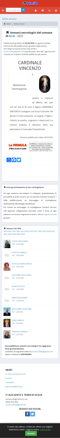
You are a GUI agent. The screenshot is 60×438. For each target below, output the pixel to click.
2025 (18, 234)
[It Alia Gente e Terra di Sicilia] (30, 3)
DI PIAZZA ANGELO (19, 252)
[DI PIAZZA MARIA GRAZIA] (6, 266)
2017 (36, 231)
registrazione (49, 214)
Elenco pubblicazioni (14, 386)
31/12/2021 (20, 244)
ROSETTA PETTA (18, 286)
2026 (23, 234)
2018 (40, 231)
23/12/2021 (20, 267)
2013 (18, 231)
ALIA (12, 36)
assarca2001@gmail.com (13, 51)
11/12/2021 (20, 300)
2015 (27, 231)
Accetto (31, 433)
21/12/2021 (20, 278)
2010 (5, 231)
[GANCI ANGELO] (6, 323)
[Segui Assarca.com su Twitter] (32, 414)
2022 (5, 234)
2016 (31, 231)
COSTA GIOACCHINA (20, 241)
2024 (14, 234)
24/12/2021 (20, 255)
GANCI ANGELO (18, 320)
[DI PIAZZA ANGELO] (6, 255)
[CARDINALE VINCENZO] (19, 86)
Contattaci (10, 382)
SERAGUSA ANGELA (20, 331)
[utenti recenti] (36, 10)
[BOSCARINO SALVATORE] (6, 311)
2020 (49, 231)
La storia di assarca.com (16, 374)
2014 (23, 231)
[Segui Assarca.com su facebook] (27, 414)
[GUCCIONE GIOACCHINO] (6, 277)
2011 (10, 231)
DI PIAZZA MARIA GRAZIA (22, 263)
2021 (53, 231)
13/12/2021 (20, 289)
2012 (14, 231)
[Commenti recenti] (49, 10)
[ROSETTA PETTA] (6, 289)
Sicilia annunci (9, 18)
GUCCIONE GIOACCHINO (21, 275)
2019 (44, 231)
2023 (10, 234)
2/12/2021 (19, 312)
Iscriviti (9, 378)
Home (8, 24)
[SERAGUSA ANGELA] (6, 334)
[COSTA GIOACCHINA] (6, 244)
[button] (3, 10)
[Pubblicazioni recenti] (42, 10)
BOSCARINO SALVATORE (22, 309)
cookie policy (45, 429)
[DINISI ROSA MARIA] (6, 300)
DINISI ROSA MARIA (19, 297)
